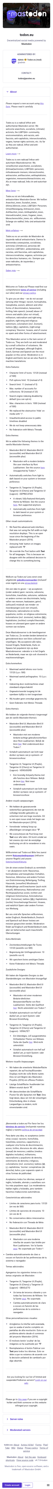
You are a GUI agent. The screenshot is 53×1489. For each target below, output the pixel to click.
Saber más (11, 270)
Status (20, 1448)
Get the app (30, 1457)
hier (19, 744)
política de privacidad (32, 1130)
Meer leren (11, 190)
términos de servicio (15, 1126)
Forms (38, 1445)
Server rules (16, 1419)
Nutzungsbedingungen (23, 855)
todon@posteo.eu (26, 78)
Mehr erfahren (12, 230)
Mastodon (26, 44)
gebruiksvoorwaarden (27, 580)
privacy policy (29, 293)
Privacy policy (31, 1448)
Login (27, 1485)
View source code (24, 1460)
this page (22, 1399)
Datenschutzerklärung (16, 862)
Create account (12, 1485)
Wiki (13, 1448)
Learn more (11, 154)
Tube (7, 1448)
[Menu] (48, 1485)
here (43, 467)
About (13, 91)
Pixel (45, 1445)
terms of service (28, 290)
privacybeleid (31, 583)
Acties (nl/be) (27, 1445)
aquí (15, 1248)
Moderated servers (20, 1430)
